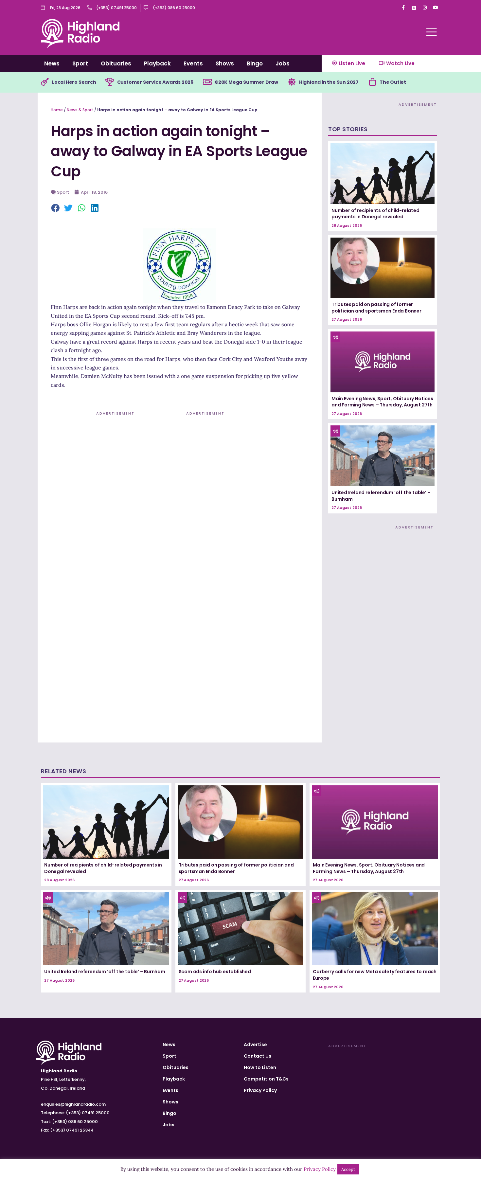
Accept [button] (348, 1169)
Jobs (283, 63)
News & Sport (80, 110)
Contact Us (257, 1056)
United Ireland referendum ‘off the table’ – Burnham (380, 495)
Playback (157, 63)
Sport (80, 63)
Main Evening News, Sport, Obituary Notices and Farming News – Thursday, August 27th (382, 401)
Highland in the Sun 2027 (329, 82)
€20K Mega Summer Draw (246, 82)
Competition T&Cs (266, 1079)
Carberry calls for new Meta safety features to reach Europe (374, 974)
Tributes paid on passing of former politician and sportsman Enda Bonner (376, 307)
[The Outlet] (372, 82)
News (52, 63)
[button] (56, 208)
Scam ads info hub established (215, 971)
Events (193, 63)
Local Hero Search (74, 82)
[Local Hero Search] (45, 82)
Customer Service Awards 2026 (155, 82)
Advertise (255, 1044)
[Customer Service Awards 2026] (110, 82)
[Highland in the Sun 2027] (292, 82)
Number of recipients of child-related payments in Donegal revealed (375, 213)
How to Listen (260, 1067)
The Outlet (393, 82)
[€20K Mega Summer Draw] (207, 82)
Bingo (255, 63)
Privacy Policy (260, 1090)
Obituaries (116, 63)
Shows (225, 63)
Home (57, 110)
